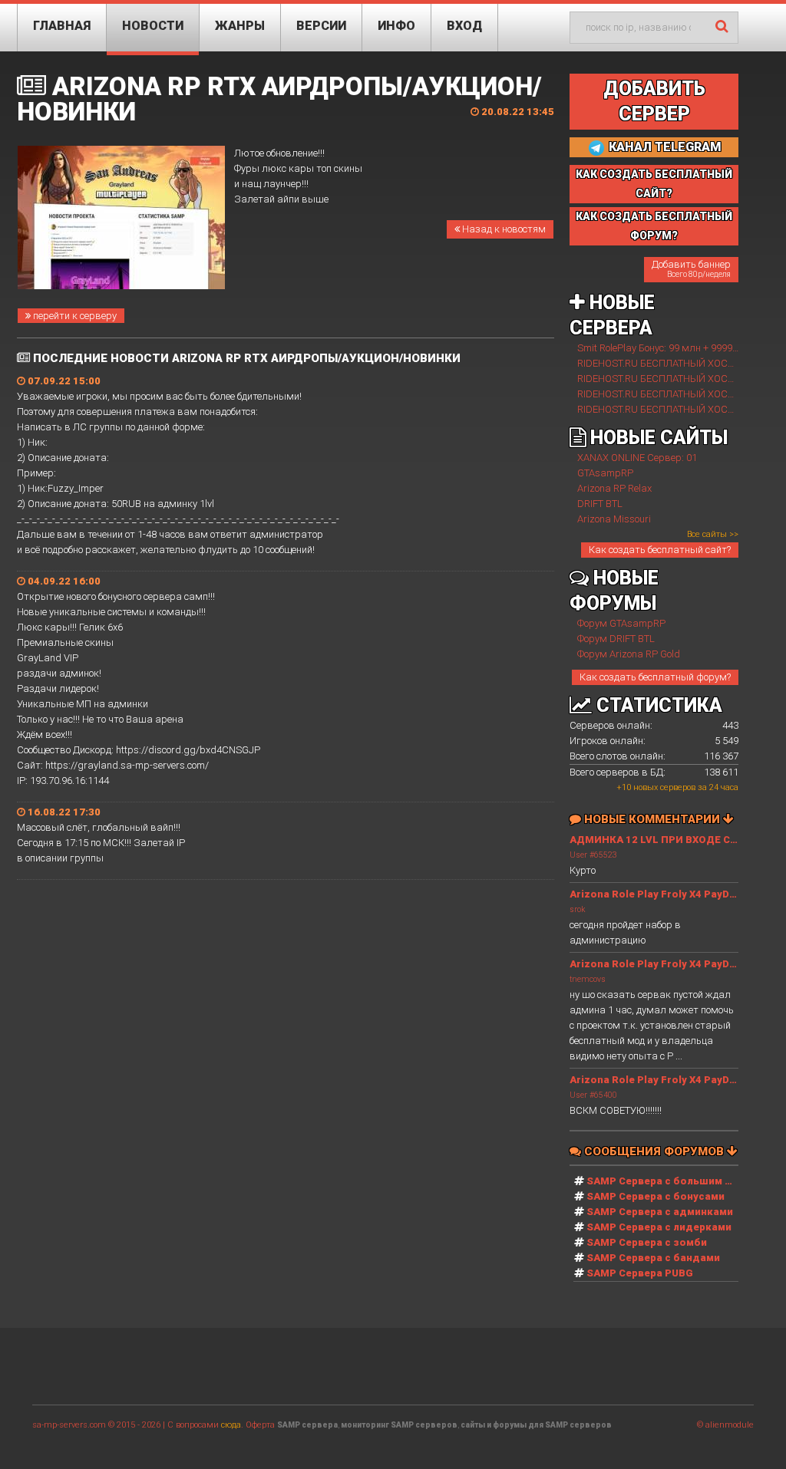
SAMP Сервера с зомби (646, 1242)
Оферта (260, 1425)
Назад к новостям (503, 229)
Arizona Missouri (614, 519)
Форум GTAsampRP (621, 623)
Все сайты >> (712, 534)
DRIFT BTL (600, 503)
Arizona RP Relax (614, 488)
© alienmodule (725, 1425)
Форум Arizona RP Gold (628, 654)
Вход (464, 25)
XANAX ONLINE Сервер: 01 (637, 457)
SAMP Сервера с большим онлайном (681, 1181)
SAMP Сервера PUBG (639, 1273)
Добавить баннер (691, 268)
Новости (152, 25)
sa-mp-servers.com (69, 1425)
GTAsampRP (605, 473)
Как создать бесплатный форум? (655, 677)
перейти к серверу (74, 315)
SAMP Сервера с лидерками (659, 1227)
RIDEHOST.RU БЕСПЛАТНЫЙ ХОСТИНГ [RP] (674, 363)
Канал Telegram (664, 147)
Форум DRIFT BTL (616, 638)
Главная (62, 25)
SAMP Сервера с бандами (653, 1257)
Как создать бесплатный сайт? (660, 549)
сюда (231, 1425)
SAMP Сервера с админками (659, 1211)
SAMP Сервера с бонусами (655, 1196)
